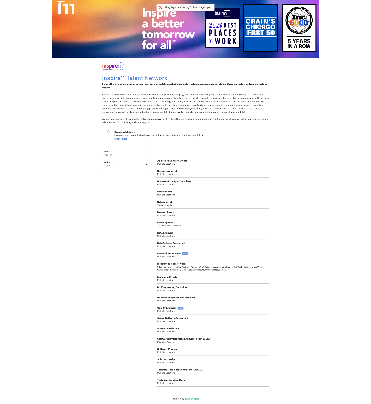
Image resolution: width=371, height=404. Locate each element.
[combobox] (104, 165)
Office (107, 162)
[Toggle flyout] (146, 164)
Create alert (120, 138)
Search (107, 151)
